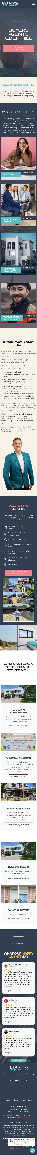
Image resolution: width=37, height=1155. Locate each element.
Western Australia (24, 1117)
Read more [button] (8, 987)
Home (8, 1100)
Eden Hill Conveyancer (18, 726)
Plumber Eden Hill (18, 776)
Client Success (26, 1100)
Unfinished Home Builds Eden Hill (18, 825)
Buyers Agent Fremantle (18, 1109)
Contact (18, 1102)
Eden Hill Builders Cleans (18, 878)
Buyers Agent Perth (18, 1106)
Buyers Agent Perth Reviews (18, 1111)
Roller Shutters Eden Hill (18, 919)
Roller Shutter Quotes (18, 914)
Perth (26, 1115)
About (15, 1100)
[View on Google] (6, 966)
